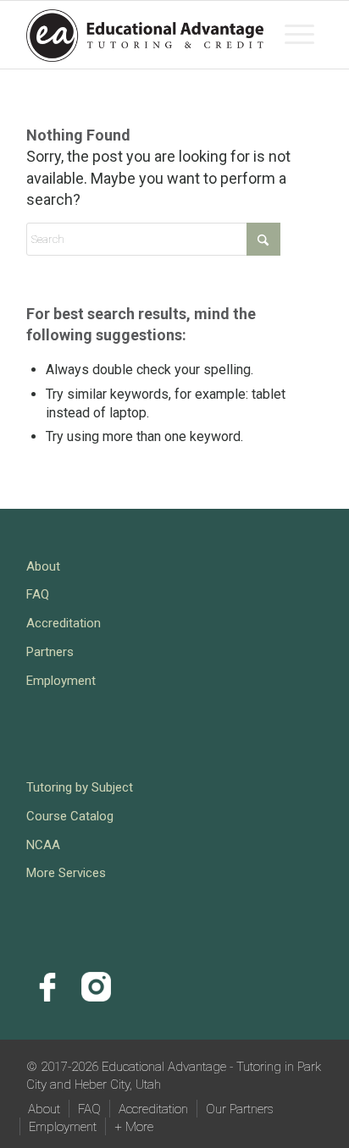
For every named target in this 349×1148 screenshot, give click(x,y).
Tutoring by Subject (79, 787)
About (43, 566)
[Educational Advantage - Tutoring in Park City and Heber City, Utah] (144, 35)
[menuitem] (299, 35)
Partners (50, 652)
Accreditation (63, 623)
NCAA (43, 845)
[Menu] (299, 35)
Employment (61, 680)
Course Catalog (70, 816)
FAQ (37, 594)
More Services (66, 872)
